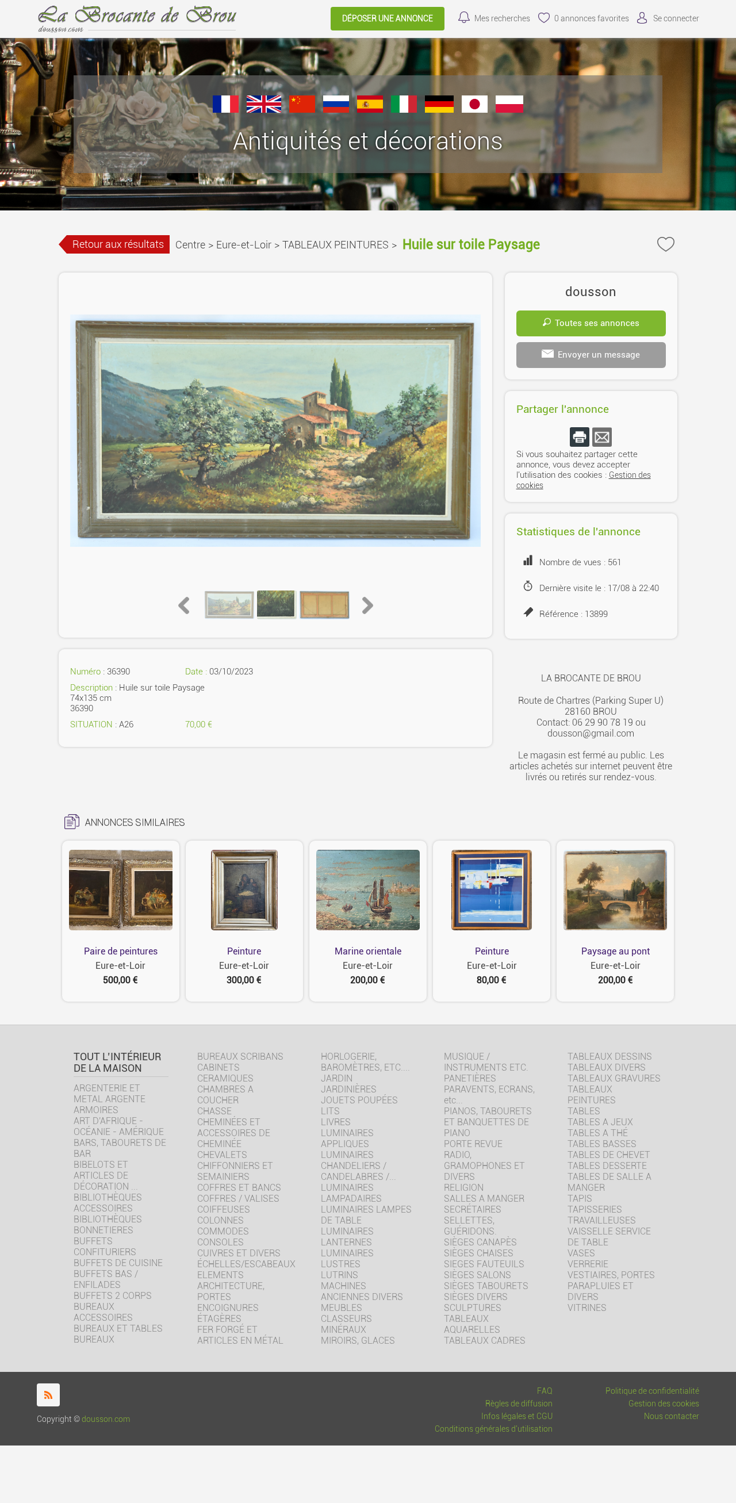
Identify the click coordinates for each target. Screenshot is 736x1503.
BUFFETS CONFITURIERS (105, 1246)
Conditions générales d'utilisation (494, 1429)
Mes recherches (502, 19)
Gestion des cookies (663, 1404)
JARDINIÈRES (349, 1089)
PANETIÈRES (470, 1078)
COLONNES (220, 1220)
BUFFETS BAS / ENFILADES (106, 1279)
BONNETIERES (103, 1230)
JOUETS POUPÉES (359, 1100)
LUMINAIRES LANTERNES (347, 1237)
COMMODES (223, 1231)
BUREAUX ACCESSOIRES (103, 1312)
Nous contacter (671, 1416)
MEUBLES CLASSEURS (346, 1313)
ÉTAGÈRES (219, 1318)
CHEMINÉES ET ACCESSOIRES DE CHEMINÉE (233, 1133)
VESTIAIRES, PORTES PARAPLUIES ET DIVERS (611, 1286)
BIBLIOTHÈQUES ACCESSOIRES (108, 1203)
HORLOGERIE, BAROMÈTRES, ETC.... (365, 1062)
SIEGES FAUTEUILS (484, 1264)
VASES (581, 1253)
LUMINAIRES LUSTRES (347, 1259)
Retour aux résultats (118, 244)
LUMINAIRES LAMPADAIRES (351, 1193)
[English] (264, 109)
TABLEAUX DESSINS (610, 1056)
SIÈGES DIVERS (476, 1296)
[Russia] (336, 109)
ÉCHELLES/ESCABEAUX (246, 1264)
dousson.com (106, 1419)
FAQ (545, 1391)
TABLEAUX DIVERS (607, 1067)
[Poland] (509, 109)
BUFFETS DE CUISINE (118, 1262)
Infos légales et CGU (517, 1416)
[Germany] (439, 109)
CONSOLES (220, 1242)
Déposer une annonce (387, 19)
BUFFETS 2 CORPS (113, 1295)
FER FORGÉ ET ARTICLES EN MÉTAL (240, 1335)
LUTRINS (339, 1275)
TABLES (584, 1111)
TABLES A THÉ (598, 1133)
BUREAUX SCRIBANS (240, 1056)
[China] (302, 109)
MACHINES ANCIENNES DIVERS (362, 1291)
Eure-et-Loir (243, 245)
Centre (190, 245)
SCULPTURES (472, 1307)
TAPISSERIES (595, 1209)
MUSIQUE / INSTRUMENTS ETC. (486, 1062)
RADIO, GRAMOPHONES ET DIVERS (484, 1165)
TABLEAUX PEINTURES (335, 245)
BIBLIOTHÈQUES (108, 1219)
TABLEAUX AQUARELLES (472, 1324)
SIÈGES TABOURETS (486, 1285)
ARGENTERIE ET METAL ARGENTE (109, 1094)
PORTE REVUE (473, 1143)
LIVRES (336, 1122)
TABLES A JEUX (600, 1122)
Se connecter (676, 19)
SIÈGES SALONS (477, 1275)
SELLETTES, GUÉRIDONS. (470, 1226)
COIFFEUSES (223, 1209)
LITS (330, 1111)
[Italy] (404, 109)
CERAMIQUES (225, 1078)
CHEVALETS (222, 1154)
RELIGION (464, 1187)
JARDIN (336, 1078)
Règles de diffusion (519, 1404)
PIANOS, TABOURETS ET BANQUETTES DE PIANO (488, 1122)
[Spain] (370, 109)
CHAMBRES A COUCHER (225, 1095)
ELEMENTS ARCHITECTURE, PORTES (230, 1286)
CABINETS (218, 1067)
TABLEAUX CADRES (485, 1340)
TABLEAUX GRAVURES (614, 1078)
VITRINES (587, 1307)
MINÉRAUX (343, 1329)
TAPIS (580, 1198)
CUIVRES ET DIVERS (239, 1253)
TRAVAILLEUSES (602, 1220)
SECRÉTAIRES (472, 1209)
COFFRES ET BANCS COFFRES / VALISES (239, 1193)
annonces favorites (591, 19)
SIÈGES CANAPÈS (480, 1242)
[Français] (226, 109)
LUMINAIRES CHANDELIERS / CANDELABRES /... (358, 1165)
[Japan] (475, 109)
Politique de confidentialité (652, 1391)
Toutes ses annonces (597, 323)
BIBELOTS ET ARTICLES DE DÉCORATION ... (106, 1175)
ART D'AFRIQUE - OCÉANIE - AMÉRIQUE (119, 1126)
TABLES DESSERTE (607, 1165)
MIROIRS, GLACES (358, 1340)
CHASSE (214, 1111)
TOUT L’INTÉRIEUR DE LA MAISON (117, 1062)
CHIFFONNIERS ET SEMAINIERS (235, 1171)
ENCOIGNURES (228, 1307)
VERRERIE (588, 1264)
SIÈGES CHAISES (478, 1253)
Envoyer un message (599, 355)
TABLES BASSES (602, 1143)
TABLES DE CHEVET (609, 1154)
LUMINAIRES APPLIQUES (347, 1138)
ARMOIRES (96, 1110)
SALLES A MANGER (484, 1198)
